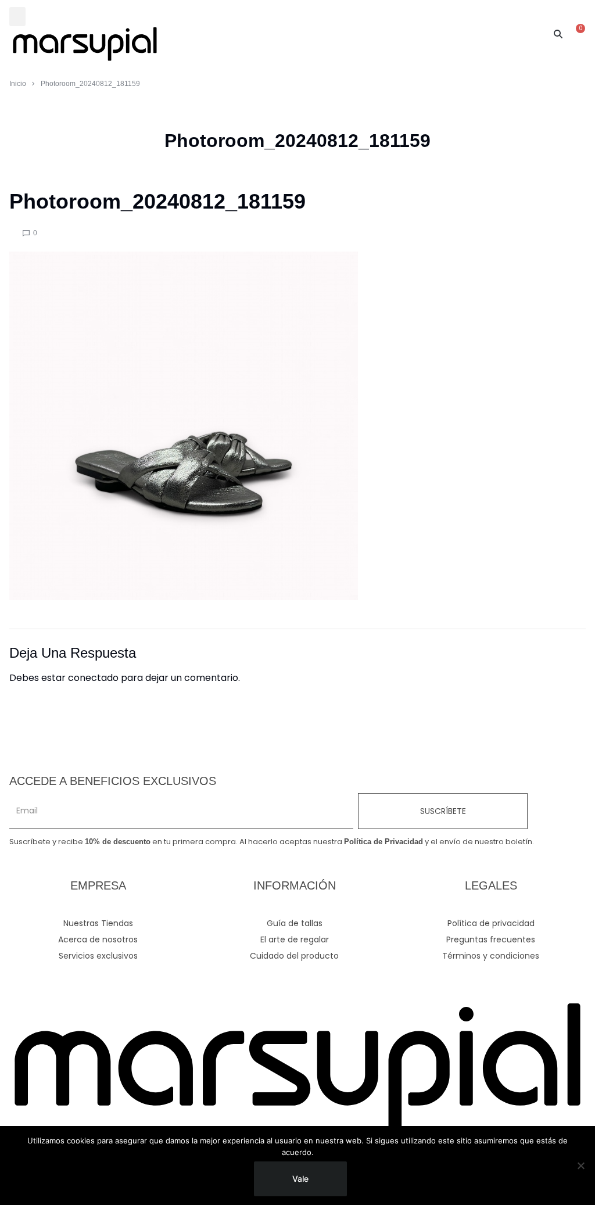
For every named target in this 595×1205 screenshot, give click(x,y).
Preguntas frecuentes (490, 939)
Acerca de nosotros (98, 939)
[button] (17, 16)
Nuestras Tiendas (98, 923)
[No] (580, 1165)
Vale (300, 1179)
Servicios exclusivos (98, 956)
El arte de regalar (294, 939)
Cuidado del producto (294, 956)
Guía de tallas (294, 923)
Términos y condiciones (490, 956)
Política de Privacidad (383, 841)
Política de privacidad (491, 923)
